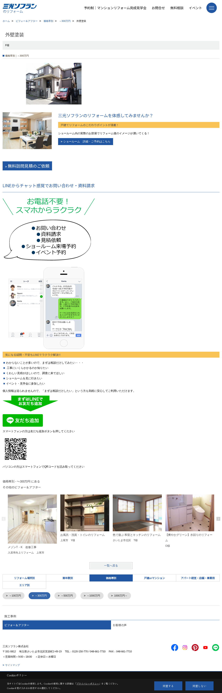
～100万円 (15, 595)
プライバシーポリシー (87, 683)
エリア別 (24, 585)
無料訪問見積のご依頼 (28, 166)
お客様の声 (120, 625)
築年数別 (68, 578)
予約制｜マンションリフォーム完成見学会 (115, 7)
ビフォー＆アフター (16, 625)
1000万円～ (120, 595)
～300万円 (41, 595)
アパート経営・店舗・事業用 (198, 578)
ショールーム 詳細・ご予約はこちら (86, 141)
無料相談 (176, 7)
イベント (195, 7)
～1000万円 (93, 595)
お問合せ (158, 7)
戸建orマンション (154, 578)
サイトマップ (12, 665)
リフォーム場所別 (24, 578)
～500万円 (67, 595)
